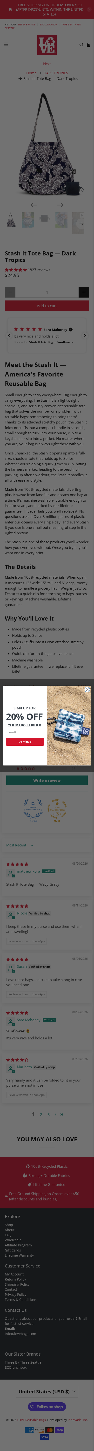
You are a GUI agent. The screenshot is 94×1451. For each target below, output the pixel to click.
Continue (25, 741)
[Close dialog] (87, 689)
